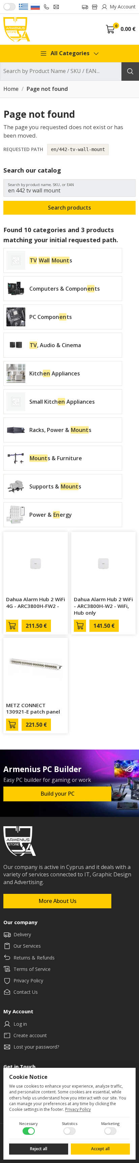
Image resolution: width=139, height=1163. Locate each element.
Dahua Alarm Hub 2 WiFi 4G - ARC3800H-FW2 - (35, 602)
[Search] (130, 71)
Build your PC (57, 793)
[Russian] (35, 7)
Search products (69, 207)
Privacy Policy (78, 1109)
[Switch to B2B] (9, 6)
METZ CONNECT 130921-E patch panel (33, 708)
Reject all (38, 1149)
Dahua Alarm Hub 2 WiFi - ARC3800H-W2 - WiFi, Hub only (103, 606)
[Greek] (23, 7)
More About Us (57, 901)
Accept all (100, 1149)
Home (11, 89)
